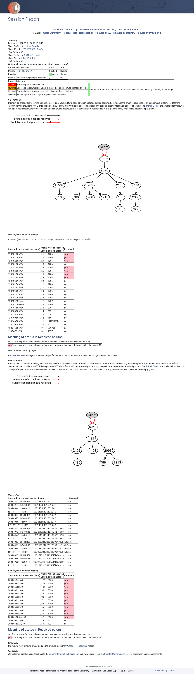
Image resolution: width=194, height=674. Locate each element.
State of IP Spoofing (77, 646)
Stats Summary (52, 33)
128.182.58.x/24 (31, 46)
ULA (30, 71)
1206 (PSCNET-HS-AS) (32, 49)
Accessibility (161, 670)
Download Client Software (95, 29)
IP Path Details (153, 106)
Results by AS (103, 33)
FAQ (114, 29)
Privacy (172, 670)
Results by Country (124, 33)
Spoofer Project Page (66, 29)
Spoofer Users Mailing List (116, 654)
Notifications (131, 29)
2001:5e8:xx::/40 (32, 55)
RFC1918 (21, 71)
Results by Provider (147, 33)
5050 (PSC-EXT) (29, 58)
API (120, 29)
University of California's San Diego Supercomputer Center (107, 671)
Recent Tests (70, 33)
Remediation (86, 33)
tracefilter (16, 355)
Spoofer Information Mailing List (64, 654)
